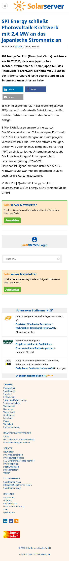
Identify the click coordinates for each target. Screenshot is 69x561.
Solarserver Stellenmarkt (33, 310)
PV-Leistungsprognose (13, 457)
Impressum (8, 497)
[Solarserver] (39, 6)
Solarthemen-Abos (12, 482)
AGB (5, 509)
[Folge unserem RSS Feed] (16, 522)
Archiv (18, 46)
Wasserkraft (9, 412)
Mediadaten (9, 512)
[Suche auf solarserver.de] (58, 258)
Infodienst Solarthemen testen (17, 485)
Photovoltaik (33, 46)
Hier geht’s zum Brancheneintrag (18, 439)
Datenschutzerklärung (13, 506)
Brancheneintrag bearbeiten (16, 442)
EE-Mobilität (9, 397)
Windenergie (9, 406)
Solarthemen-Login (12, 488)
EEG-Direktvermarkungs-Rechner (18, 460)
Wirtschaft (8, 424)
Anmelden (12, 220)
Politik (6, 421)
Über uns (7, 500)
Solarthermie (9, 391)
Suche (6, 436)
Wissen (6, 472)
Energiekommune (11, 427)
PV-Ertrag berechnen (13, 454)
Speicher (7, 394)
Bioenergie (8, 409)
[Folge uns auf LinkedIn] (5, 522)
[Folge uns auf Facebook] (11, 522)
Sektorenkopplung (11, 403)
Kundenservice (10, 503)
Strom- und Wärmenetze (14, 400)
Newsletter (8, 451)
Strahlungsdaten (11, 466)
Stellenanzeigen (10, 469)
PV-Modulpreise (10, 463)
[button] (13, 89)
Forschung (8, 418)
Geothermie (9, 415)
